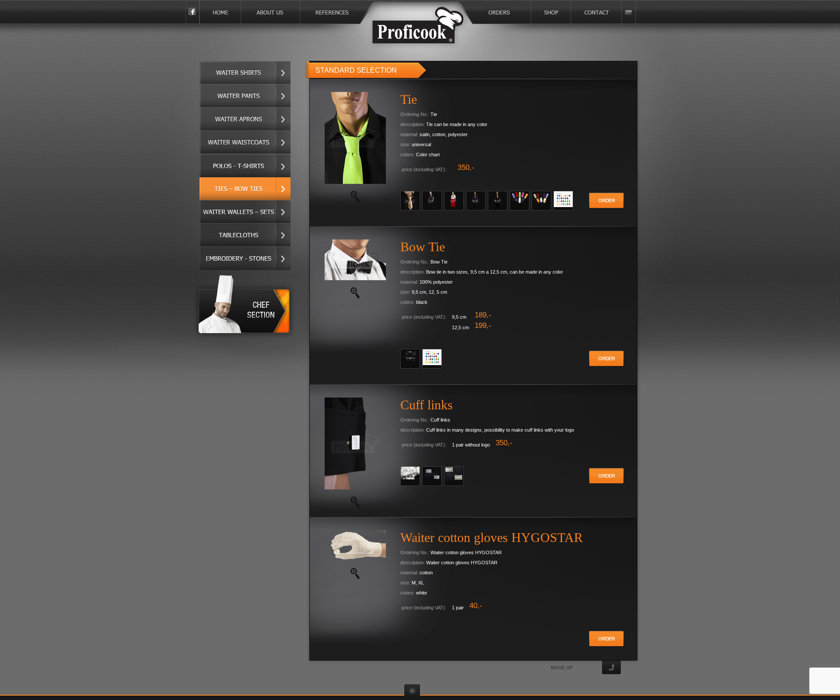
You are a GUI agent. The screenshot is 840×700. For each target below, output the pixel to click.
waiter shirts (245, 72)
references (358, 12)
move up (562, 667)
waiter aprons (245, 119)
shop (551, 12)
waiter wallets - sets (245, 212)
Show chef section (245, 306)
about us (270, 12)
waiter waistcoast (245, 142)
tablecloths (245, 235)
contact (596, 12)
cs (629, 12)
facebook (193, 12)
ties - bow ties (245, 189)
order (606, 200)
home (220, 12)
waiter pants (245, 96)
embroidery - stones (245, 258)
